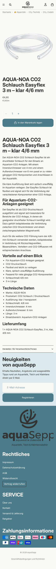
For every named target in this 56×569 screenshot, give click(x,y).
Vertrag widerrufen (14, 483)
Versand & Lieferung (12, 513)
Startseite (6, 12)
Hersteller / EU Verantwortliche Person (19, 349)
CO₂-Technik (34, 12)
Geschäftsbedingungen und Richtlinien (28, 559)
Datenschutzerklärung (13, 467)
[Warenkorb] (52, 4)
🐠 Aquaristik (20, 12)
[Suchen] (10, 4)
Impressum (8, 462)
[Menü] (3, 4)
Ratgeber (7, 518)
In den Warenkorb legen (30, 122)
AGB (4, 472)
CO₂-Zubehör (49, 12)
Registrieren (28, 397)
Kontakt (6, 508)
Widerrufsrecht (10, 478)
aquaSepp (31, 552)
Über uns (7, 502)
